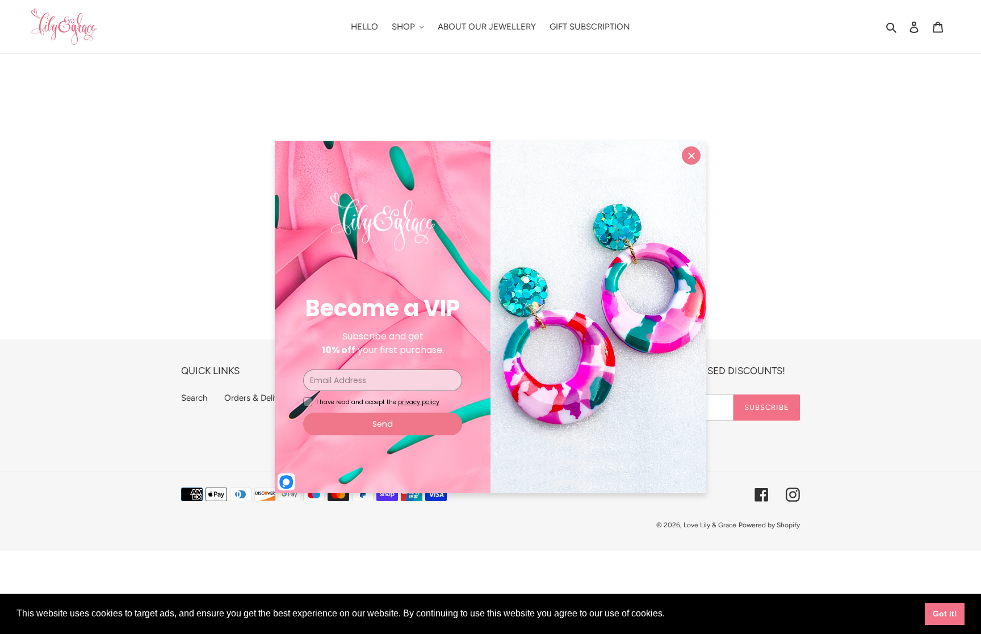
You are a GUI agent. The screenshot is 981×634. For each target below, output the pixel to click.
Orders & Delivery (257, 398)
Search (194, 398)
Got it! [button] (945, 613)
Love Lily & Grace (710, 525)
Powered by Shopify (769, 525)
